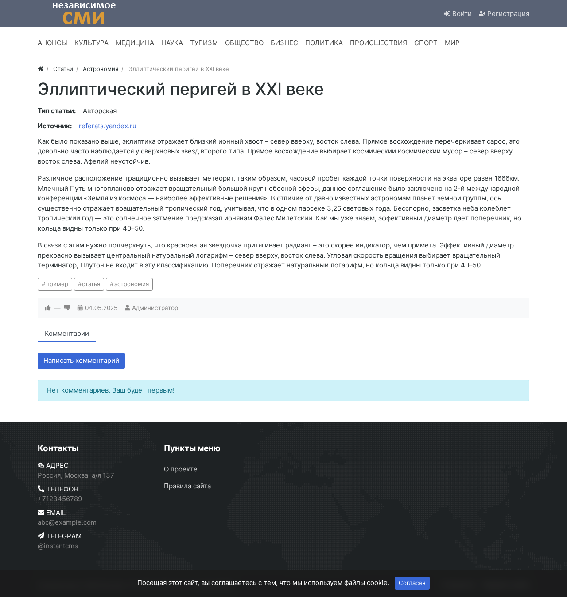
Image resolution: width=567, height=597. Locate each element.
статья (91, 283)
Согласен (412, 582)
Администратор (155, 307)
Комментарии (67, 333)
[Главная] (40, 68)
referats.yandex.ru (107, 126)
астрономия (131, 283)
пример (57, 283)
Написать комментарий (81, 360)
